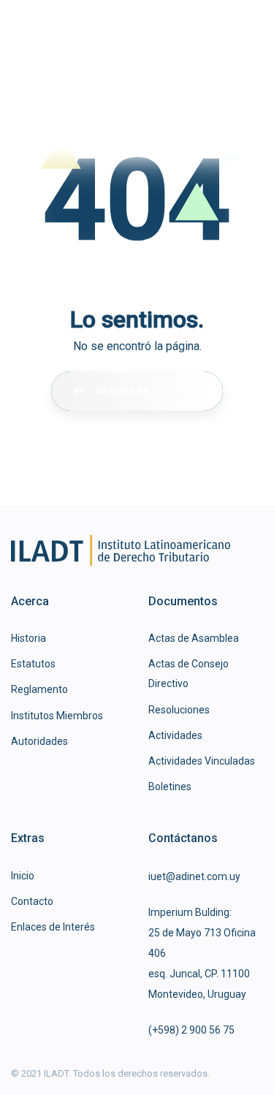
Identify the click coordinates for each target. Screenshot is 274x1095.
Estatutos (33, 664)
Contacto (32, 901)
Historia (28, 638)
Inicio (22, 876)
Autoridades (39, 741)
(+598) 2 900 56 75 (191, 1030)
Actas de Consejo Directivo (188, 673)
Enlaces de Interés (53, 927)
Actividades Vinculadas (201, 761)
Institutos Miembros (57, 715)
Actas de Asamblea (193, 638)
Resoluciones (179, 710)
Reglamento (39, 689)
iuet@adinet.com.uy (194, 876)
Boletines (169, 786)
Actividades (175, 735)
